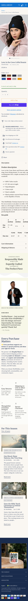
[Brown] (9, 75)
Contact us (15, 143)
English (3, 585)
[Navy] (14, 75)
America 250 (7, 450)
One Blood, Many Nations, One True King (13, 457)
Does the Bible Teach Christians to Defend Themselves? (12, 505)
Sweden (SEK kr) (13, 585)
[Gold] (19, 79)
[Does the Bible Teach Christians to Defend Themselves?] (14, 490)
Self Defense (8, 500)
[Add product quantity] (7, 94)
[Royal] (3, 79)
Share (5, 157)
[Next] (25, 1)
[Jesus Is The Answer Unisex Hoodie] (14, 293)
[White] (9, 82)
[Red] (9, 79)
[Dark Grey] (19, 75)
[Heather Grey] (14, 79)
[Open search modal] (19, 5)
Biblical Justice (8, 497)
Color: (5, 73)
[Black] (3, 75)
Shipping (13, 114)
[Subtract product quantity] (2, 94)
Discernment (18, 497)
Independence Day (9, 453)
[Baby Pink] (3, 82)
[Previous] (3, 1)
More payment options (14, 110)
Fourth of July (16, 450)
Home (3, 10)
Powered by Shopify (6, 591)
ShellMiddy (4, 64)
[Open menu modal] (25, 5)
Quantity (4, 91)
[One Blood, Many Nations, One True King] (14, 443)
